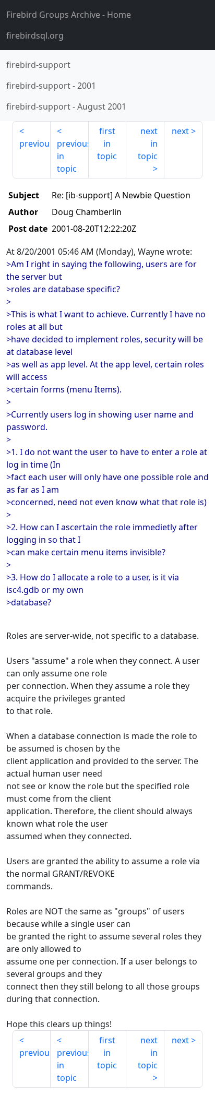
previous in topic (73, 156)
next (180, 131)
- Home (68, 14)
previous (35, 143)
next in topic (148, 143)
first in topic (107, 143)
